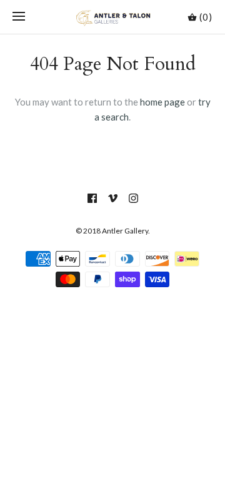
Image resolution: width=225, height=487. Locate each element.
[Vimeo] (113, 198)
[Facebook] (92, 198)
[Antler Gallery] (113, 16)
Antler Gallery (125, 230)
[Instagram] (133, 198)
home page (162, 101)
